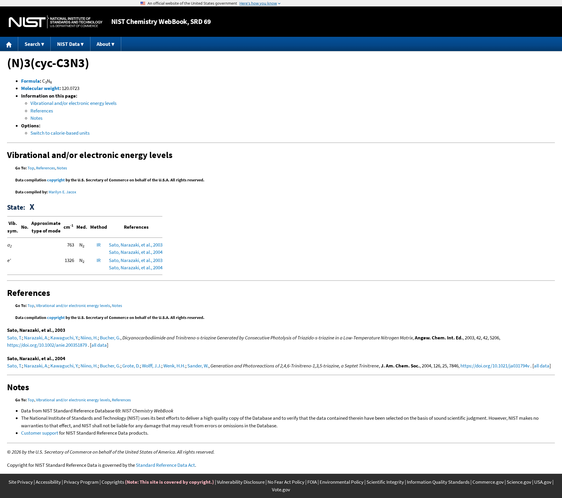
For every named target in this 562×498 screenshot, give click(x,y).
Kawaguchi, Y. (64, 337)
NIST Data (68, 44)
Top (31, 168)
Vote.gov (281, 489)
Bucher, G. (110, 337)
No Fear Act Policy (286, 482)
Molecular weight (40, 88)
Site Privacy (20, 482)
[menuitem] (9, 44)
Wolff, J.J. (151, 365)
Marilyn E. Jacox (62, 192)
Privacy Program (81, 482)
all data (99, 345)
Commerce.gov (488, 482)
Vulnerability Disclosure (241, 482)
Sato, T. (14, 337)
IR (99, 245)
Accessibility (48, 482)
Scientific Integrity (385, 482)
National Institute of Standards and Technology (55, 21)
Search (32, 44)
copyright (56, 180)
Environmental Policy (342, 482)
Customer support (39, 433)
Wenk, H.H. (174, 365)
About (103, 44)
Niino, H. (89, 337)
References (41, 110)
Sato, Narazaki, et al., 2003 (135, 245)
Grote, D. (131, 365)
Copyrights (113, 482)
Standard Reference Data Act (165, 465)
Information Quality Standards (438, 482)
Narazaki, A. (36, 337)
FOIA (312, 482)
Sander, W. (197, 365)
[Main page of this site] (9, 44)
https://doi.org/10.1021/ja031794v (495, 365)
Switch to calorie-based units (60, 133)
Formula (30, 81)
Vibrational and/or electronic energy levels (73, 103)
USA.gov (542, 482)
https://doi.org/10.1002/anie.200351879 (47, 345)
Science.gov (519, 482)
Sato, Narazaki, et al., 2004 (135, 252)
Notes (36, 118)
